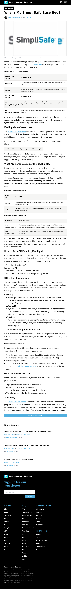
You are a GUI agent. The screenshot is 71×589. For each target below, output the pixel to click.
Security (19, 434)
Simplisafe (9, 8)
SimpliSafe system (35, 64)
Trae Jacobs (9, 451)
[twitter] (30, 17)
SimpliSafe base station (17, 131)
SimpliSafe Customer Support (24, 366)
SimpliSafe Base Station (17, 402)
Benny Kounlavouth (14, 17)
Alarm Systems (9, 434)
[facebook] (27, 17)
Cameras (7, 462)
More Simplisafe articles (35, 416)
